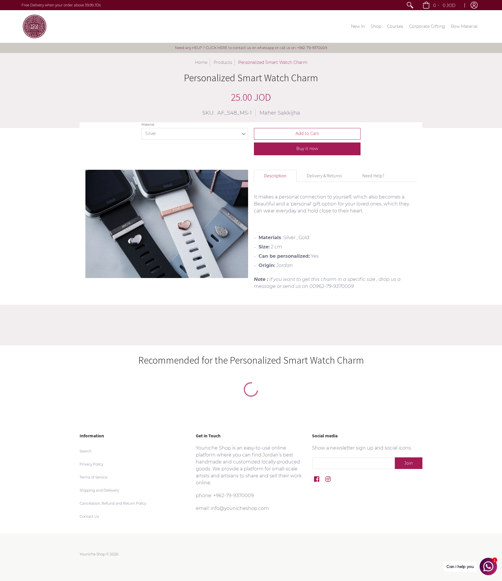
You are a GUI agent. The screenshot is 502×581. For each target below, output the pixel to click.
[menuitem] (410, 5)
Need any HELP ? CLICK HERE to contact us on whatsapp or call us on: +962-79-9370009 (251, 48)
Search (86, 451)
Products (223, 62)
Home (201, 62)
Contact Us (89, 516)
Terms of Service (93, 477)
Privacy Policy (91, 464)
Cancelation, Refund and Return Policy (113, 503)
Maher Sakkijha (279, 113)
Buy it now (307, 148)
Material (147, 124)
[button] (439, 5)
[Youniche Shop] (34, 26)
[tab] (275, 176)
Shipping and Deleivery (99, 490)
